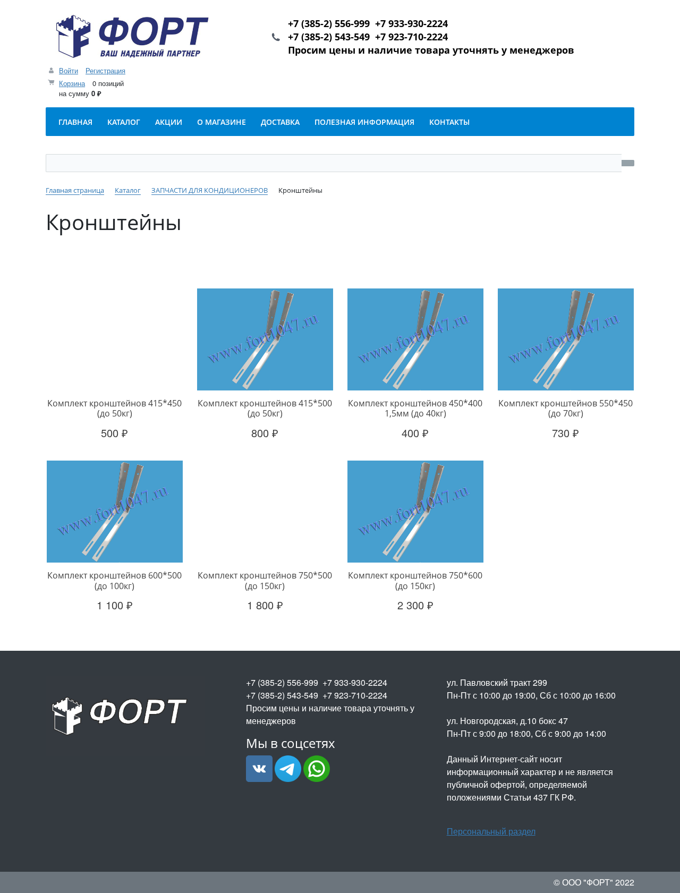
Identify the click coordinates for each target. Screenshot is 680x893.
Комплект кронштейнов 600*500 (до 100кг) (114, 580)
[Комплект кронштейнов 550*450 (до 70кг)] (565, 339)
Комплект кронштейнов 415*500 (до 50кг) (265, 408)
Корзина (72, 83)
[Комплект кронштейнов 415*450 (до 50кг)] (114, 339)
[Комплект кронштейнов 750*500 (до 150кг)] (265, 512)
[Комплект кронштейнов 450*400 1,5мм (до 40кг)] (415, 339)
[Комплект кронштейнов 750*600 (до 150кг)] (415, 512)
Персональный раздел (491, 831)
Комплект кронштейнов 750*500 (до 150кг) (265, 580)
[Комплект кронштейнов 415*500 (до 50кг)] (265, 339)
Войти (68, 70)
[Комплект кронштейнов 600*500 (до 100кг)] (114, 512)
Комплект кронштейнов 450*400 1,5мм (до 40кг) (415, 408)
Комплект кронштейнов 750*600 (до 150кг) (415, 580)
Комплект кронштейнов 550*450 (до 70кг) (565, 408)
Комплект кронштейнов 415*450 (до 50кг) (114, 408)
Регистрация (105, 70)
